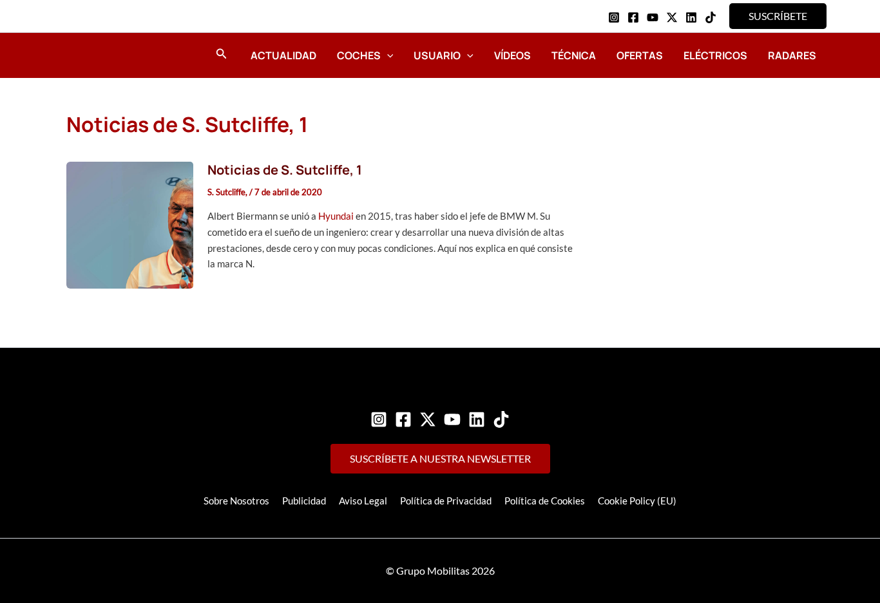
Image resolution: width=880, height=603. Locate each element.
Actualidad (283, 55)
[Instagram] (614, 17)
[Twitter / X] (672, 17)
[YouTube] (652, 17)
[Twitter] (427, 419)
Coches (359, 55)
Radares (792, 55)
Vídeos (512, 55)
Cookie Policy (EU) (637, 500)
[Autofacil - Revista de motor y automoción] (101, 55)
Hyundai (336, 216)
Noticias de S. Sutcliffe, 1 (284, 169)
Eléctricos (715, 55)
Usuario (437, 55)
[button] (778, 16)
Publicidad (304, 500)
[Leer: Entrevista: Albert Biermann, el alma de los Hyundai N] (129, 223)
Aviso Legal (363, 500)
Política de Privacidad (446, 500)
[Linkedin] (691, 17)
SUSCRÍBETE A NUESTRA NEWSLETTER (440, 458)
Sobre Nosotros (236, 500)
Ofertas (640, 55)
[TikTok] (710, 17)
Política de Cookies (544, 500)
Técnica (573, 55)
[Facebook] (633, 17)
